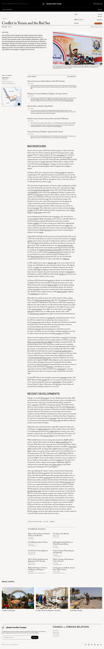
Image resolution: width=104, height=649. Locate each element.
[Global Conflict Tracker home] (43, 4)
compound (50, 318)
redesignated (61, 369)
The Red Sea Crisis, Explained (37, 551)
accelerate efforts (48, 436)
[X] (101, 644)
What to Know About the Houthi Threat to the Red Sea (39, 534)
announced (47, 477)
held (38, 269)
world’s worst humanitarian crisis (44, 300)
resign (43, 162)
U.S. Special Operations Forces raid (39, 358)
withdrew (62, 274)
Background (5, 79)
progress (56, 216)
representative (56, 382)
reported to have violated (37, 314)
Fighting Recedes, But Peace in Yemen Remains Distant (63, 543)
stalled (67, 225)
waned (41, 232)
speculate (59, 460)
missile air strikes (52, 285)
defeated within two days (65, 245)
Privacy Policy (56, 636)
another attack (56, 464)
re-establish (50, 431)
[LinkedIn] (88, 644)
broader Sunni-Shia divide (41, 190)
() (53, 113)
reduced (37, 329)
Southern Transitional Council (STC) (50, 250)
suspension (53, 418)
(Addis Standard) (69, 100)
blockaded (70, 272)
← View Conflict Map (7, 9)
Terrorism (52, 521)
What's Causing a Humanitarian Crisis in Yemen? (63, 560)
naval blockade (32, 192)
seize (47, 199)
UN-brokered (44, 398)
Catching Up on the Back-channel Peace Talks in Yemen (64, 569)
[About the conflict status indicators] (101, 4)
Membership (56, 632)
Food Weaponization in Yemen (38, 542)
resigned (44, 380)
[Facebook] (85, 644)
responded (36, 289)
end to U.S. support (42, 364)
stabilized (36, 223)
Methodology (96, 3)
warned (44, 473)
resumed (34, 405)
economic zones (36, 322)
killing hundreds (62, 292)
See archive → (72, 76)
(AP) (31, 88)
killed (29, 451)
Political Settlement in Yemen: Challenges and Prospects (37, 569)
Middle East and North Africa (35, 521)
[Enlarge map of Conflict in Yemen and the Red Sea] (11, 96)
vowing (35, 511)
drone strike (57, 420)
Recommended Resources (8, 83)
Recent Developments (7, 81)
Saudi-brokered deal (37, 256)
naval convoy (39, 194)
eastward (35, 219)
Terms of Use (56, 634)
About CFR (55, 630)
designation (49, 367)
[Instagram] (95, 644)
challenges (66, 259)
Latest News (5, 78)
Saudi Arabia (38, 212)
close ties (58, 384)
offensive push (52, 263)
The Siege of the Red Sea (61, 534)
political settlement (43, 429)
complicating (34, 294)
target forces (72, 446)
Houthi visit (70, 407)
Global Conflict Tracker (54, 4)
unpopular (63, 377)
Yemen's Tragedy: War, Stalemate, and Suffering (63, 551)
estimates (63, 300)
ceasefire (36, 267)
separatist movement (54, 252)
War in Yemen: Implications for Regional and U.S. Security (38, 560)
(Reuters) (59, 126)
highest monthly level (62, 442)
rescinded (61, 172)
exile (49, 181)
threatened (48, 230)
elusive (52, 407)
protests (65, 331)
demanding (60, 155)
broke (36, 243)
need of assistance (37, 309)
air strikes (36, 208)
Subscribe (34, 637)
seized (68, 157)
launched (46, 164)
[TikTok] (98, 644)
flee (72, 177)
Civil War (46, 521)
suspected (65, 337)
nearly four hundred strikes (63, 351)
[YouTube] (91, 644)
